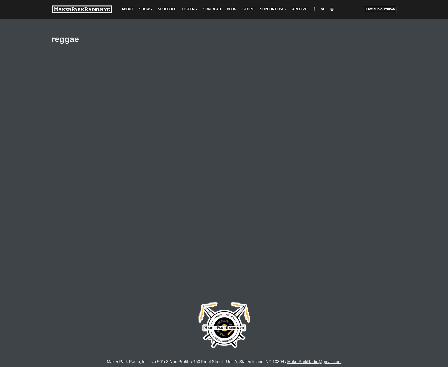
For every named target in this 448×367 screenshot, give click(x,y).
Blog (231, 9)
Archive (299, 9)
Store (248, 9)
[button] (196, 9)
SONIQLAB (212, 9)
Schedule (167, 9)
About (127, 9)
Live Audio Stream (380, 9)
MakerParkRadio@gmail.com (314, 361)
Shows (145, 9)
